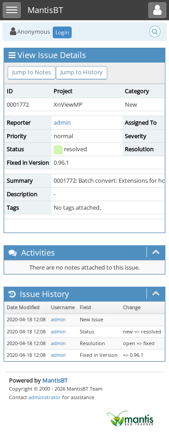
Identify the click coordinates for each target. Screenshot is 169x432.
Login (62, 32)
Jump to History (81, 72)
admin (62, 122)
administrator (44, 397)
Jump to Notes (31, 72)
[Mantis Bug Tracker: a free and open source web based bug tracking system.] (130, 418)
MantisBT (55, 380)
